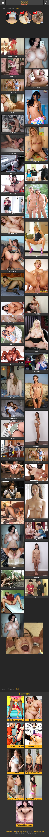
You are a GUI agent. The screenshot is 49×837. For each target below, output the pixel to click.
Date (17, 8)
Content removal (38, 832)
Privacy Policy (22, 832)
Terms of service (10, 832)
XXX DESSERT (24, 3)
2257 (30, 832)
